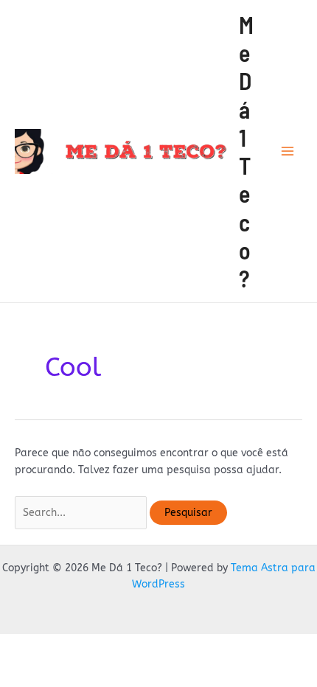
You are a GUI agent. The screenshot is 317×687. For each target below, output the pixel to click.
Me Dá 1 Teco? (246, 151)
